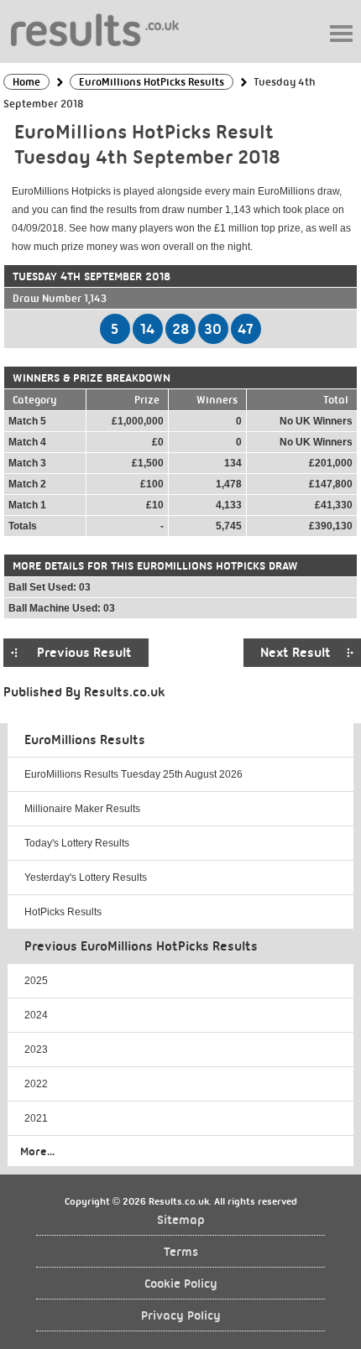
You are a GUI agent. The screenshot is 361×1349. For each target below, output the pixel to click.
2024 (36, 1015)
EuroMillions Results (84, 739)
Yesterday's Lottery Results (85, 877)
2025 (36, 981)
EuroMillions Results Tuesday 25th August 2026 (133, 774)
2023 (36, 1049)
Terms (181, 1252)
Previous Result (84, 652)
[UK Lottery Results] (95, 28)
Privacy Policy (181, 1316)
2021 (36, 1118)
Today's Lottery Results (76, 843)
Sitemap (181, 1220)
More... (37, 1151)
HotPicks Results (63, 912)
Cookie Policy (180, 1284)
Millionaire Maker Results (82, 809)
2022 (36, 1084)
